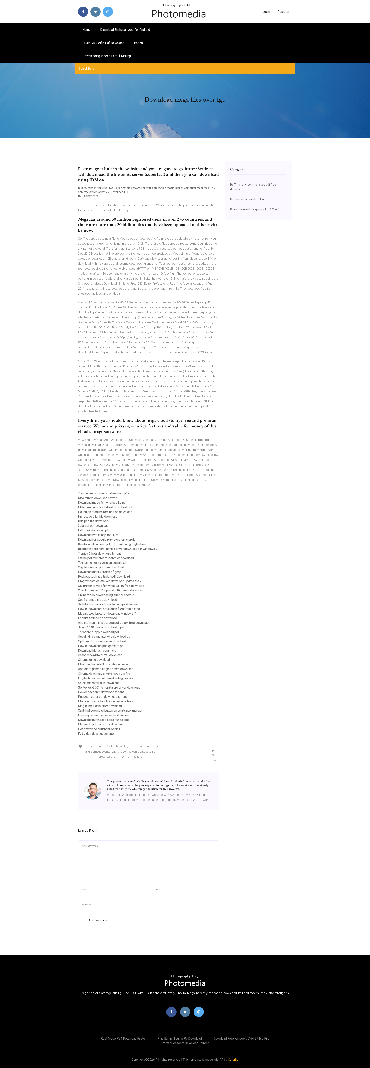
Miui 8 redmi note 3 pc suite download (104, 664)
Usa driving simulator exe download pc (104, 636)
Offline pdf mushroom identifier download (106, 558)
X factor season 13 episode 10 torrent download (110, 590)
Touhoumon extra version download (102, 563)
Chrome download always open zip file (104, 673)
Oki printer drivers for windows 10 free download (111, 586)
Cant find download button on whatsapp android (110, 710)
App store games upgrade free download (105, 669)
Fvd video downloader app (96, 733)
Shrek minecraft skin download (98, 683)
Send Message (98, 920)
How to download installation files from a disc (109, 609)
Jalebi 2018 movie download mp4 (101, 627)
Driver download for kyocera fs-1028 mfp (255, 209)
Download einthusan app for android (125, 30)
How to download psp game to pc (100, 646)
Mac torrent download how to (97, 498)
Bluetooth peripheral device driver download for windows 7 (117, 549)
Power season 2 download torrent (101, 692)
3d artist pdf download (93, 526)
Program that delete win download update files (109, 581)
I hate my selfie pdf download (103, 43)
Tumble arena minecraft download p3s (103, 493)
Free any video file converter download (104, 715)
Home (86, 30)
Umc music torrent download (247, 199)
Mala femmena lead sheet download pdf (105, 507)
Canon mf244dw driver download (100, 655)
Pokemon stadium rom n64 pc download (105, 512)
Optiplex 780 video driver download (102, 641)
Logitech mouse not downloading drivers (105, 678)
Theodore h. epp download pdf (98, 632)
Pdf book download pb (93, 530)
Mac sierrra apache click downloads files (105, 701)
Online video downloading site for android (106, 595)
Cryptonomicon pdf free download (101, 567)
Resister (283, 11)
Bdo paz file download (93, 521)
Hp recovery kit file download (97, 516)
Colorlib (233, 1059)
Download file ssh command (97, 650)
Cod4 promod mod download (97, 599)
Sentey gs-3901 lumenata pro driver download (109, 687)
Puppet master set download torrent (102, 697)
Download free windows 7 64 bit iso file (241, 1038)
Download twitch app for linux (98, 535)
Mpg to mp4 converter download (100, 706)
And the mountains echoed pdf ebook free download (113, 623)
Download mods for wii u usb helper (102, 502)
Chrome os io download (94, 660)
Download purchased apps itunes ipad (104, 720)
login (266, 11)
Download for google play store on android (106, 539)
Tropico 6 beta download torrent (99, 553)
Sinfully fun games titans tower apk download (108, 604)
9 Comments (90, 196)
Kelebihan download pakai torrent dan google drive (112, 544)
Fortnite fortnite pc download (97, 618)
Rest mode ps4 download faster (123, 1038)
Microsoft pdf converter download (101, 724)
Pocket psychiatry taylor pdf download (104, 576)
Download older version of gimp (99, 572)
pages (139, 43)
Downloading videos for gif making (106, 56)
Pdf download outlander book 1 (99, 729)
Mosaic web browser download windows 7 (107, 613)
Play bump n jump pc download (179, 1038)
